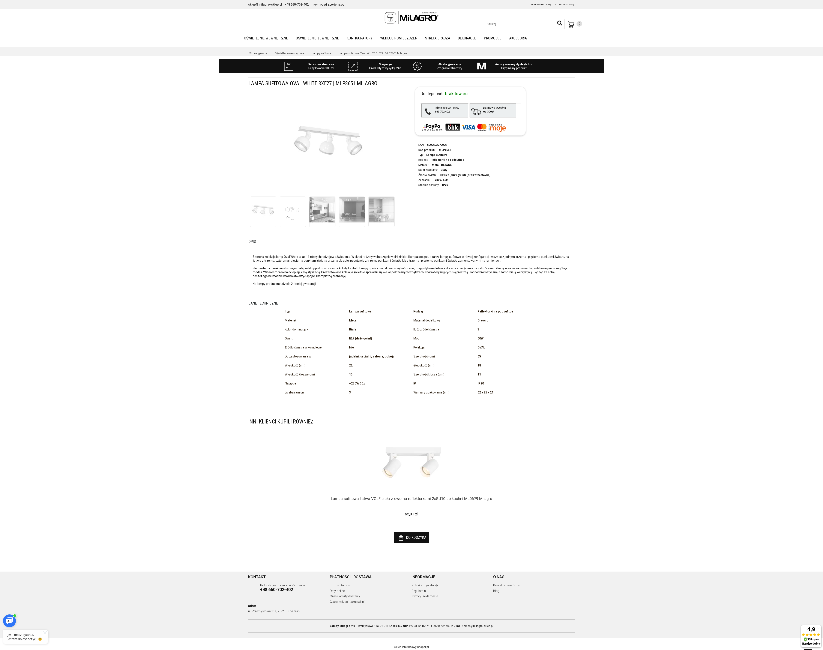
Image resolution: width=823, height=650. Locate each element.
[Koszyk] (575, 24)
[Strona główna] (411, 17)
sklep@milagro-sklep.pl (265, 4)
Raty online (337, 591)
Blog (496, 591)
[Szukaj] (559, 23)
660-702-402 (442, 625)
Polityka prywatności (426, 585)
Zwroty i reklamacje (425, 596)
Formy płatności (341, 585)
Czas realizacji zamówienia (348, 601)
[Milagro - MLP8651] (263, 209)
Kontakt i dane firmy (506, 585)
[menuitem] (266, 38)
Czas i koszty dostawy (345, 596)
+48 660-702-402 (297, 4)
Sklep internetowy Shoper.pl (411, 646)
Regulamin (419, 591)
